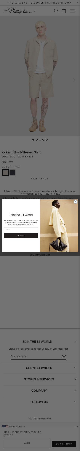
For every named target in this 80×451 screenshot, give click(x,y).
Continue (21, 236)
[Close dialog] (75, 201)
